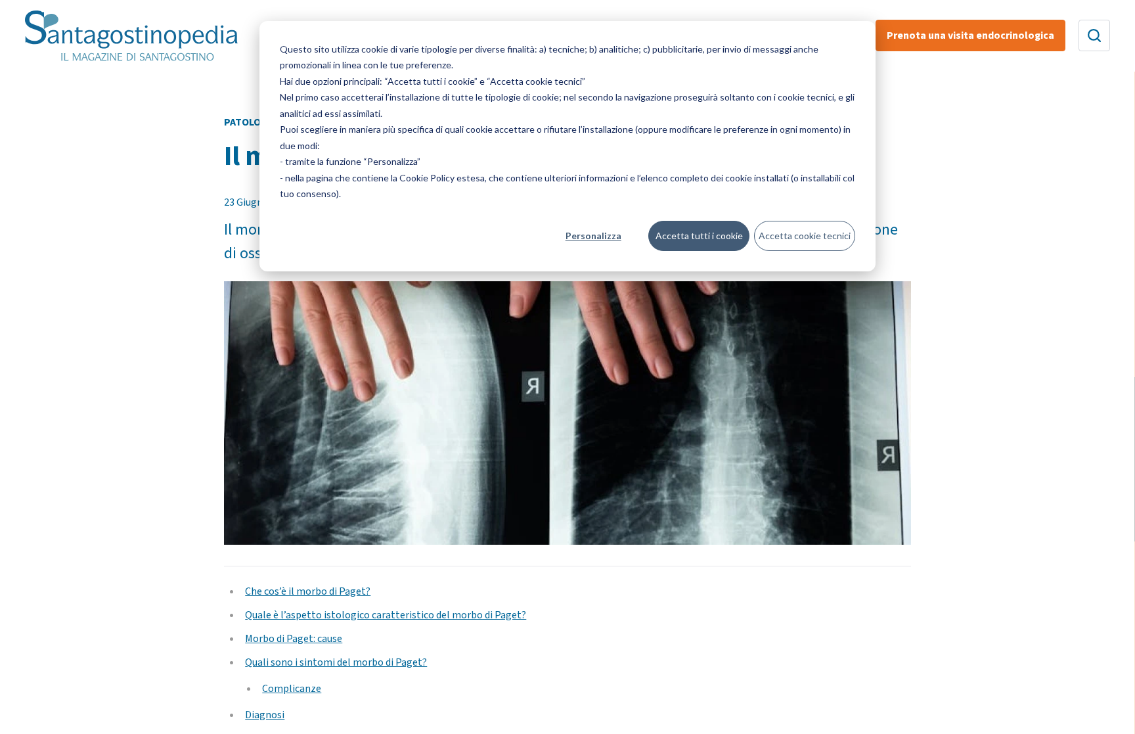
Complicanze (291, 688)
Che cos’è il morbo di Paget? (307, 591)
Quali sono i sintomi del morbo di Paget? (336, 662)
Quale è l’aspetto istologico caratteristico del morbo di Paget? (385, 615)
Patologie (250, 122)
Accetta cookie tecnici (805, 235)
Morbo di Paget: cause (293, 638)
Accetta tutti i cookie (699, 235)
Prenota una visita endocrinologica (970, 35)
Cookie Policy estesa (442, 177)
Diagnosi (264, 715)
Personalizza (593, 235)
